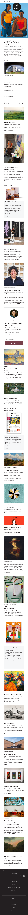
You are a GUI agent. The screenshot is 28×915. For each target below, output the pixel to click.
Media (14, 907)
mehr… (20, 55)
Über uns (5, 870)
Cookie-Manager (14, 873)
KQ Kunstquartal (14, 890)
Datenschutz (22, 870)
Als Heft (8, 216)
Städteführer (14, 904)
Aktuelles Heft (9, 185)
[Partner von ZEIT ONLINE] (15, 1)
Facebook (20, 875)
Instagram (24, 875)
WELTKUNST (14, 884)
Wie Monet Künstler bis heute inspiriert (13, 92)
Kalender (14, 901)
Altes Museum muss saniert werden (12, 98)
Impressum (16, 870)
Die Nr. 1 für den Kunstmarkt (10, 409)
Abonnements (14, 894)
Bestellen (14, 343)
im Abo (7, 448)
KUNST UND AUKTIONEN (14, 887)
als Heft (7, 667)
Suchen (26, 1)
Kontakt (10, 870)
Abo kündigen (14, 910)
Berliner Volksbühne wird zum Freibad (13, 104)
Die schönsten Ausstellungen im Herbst (11, 42)
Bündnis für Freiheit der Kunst (11, 77)
